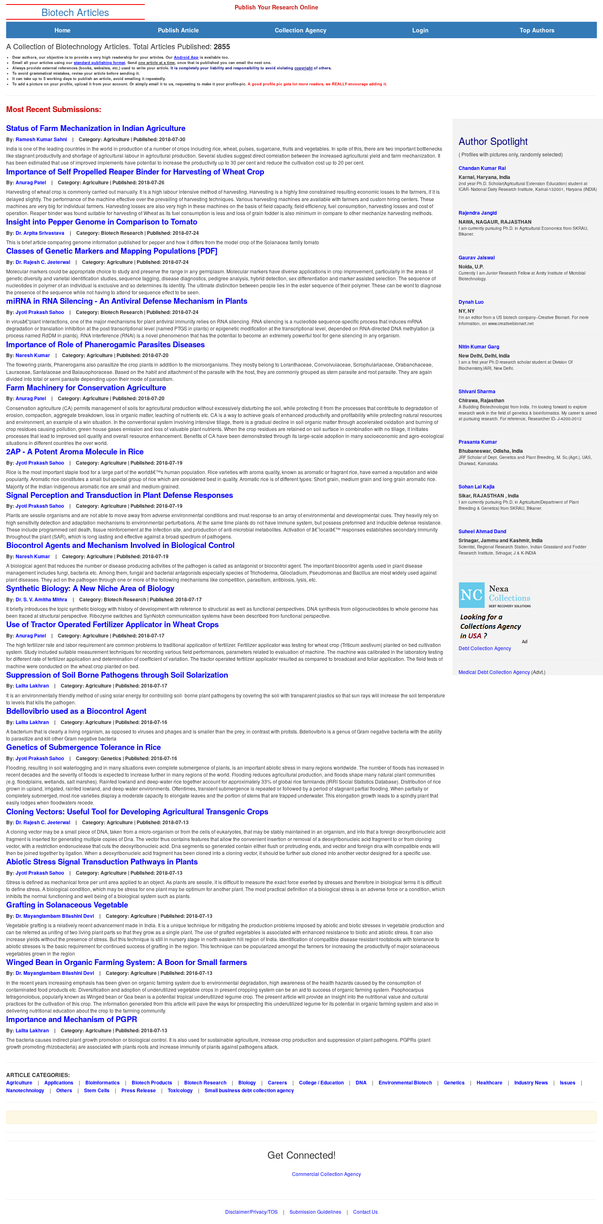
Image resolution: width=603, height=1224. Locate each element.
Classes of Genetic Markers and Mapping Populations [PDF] (111, 250)
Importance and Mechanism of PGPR (71, 1019)
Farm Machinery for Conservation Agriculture (86, 387)
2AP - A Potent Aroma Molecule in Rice (75, 451)
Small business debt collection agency (249, 1090)
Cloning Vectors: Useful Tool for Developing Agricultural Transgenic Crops (137, 811)
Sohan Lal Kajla (477, 486)
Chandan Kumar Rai (482, 168)
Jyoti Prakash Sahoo (40, 312)
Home (63, 30)
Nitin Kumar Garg (479, 346)
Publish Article (178, 30)
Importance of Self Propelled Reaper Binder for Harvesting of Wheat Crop (135, 171)
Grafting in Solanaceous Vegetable (67, 904)
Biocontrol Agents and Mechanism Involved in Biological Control (120, 545)
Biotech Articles (75, 12)
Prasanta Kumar (478, 441)
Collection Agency (301, 30)
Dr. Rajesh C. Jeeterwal (43, 262)
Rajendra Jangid (478, 212)
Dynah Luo (471, 301)
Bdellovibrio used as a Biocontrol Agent (76, 711)
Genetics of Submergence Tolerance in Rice (83, 747)
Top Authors (537, 30)
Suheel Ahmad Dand (482, 531)
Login (420, 30)
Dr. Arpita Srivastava (40, 232)
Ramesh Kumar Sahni (41, 139)
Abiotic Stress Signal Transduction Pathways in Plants (102, 861)
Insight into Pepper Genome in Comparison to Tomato (101, 221)
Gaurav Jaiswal (477, 257)
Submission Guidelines (315, 1211)
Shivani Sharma (477, 391)
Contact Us (365, 1211)
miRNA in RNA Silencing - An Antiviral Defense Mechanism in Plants (126, 301)
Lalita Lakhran (32, 685)
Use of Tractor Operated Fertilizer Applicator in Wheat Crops (112, 624)
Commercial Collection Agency (326, 1173)
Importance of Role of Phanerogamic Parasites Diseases (105, 344)
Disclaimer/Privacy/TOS (251, 1211)
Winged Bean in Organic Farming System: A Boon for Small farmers (126, 962)
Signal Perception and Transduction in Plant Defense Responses (119, 495)
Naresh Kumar (33, 355)
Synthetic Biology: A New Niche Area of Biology (90, 588)
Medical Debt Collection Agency (495, 671)
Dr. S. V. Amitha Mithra (41, 599)
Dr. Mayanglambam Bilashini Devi (55, 915)
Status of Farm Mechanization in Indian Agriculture (95, 128)
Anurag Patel (31, 182)
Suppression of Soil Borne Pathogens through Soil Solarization (117, 674)
